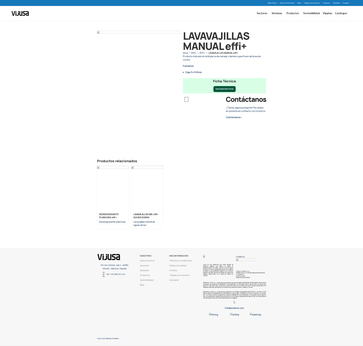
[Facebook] (121, 282)
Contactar (174, 280)
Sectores (144, 265)
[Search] (351, 13)
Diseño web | (108, 338)
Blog (142, 284)
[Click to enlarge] (102, 143)
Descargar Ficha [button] (225, 89)
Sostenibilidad (146, 280)
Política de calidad (177, 265)
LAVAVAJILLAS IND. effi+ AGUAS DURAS (145, 216)
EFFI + (202, 52)
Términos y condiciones (180, 260)
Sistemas (144, 270)
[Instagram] (106, 282)
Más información (178, 255)
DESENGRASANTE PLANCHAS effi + (109, 216)
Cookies (173, 270)
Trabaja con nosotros (179, 275)
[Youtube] (116, 282)
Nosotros (145, 255)
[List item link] (114, 274)
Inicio (185, 52)
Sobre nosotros (147, 260)
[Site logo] (20, 13)
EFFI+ (194, 52)
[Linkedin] (111, 282)
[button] (205, 316)
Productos (145, 275)
